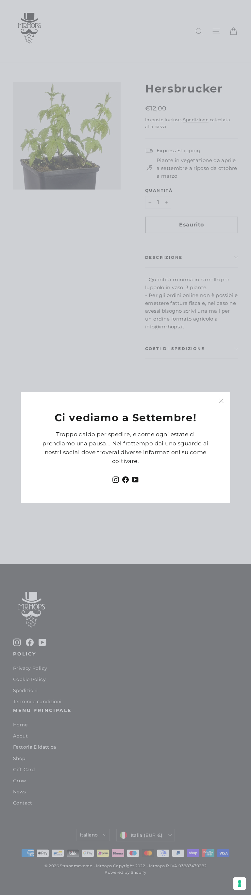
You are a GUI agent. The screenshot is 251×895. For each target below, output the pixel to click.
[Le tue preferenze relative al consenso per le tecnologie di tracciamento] (239, 883)
